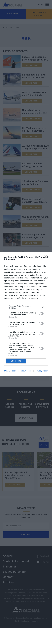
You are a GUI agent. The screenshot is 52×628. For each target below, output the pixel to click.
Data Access (26, 371)
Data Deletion (10, 371)
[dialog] (26, 314)
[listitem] (26, 307)
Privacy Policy (42, 371)
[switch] (41, 313)
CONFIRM (16, 361)
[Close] (46, 257)
